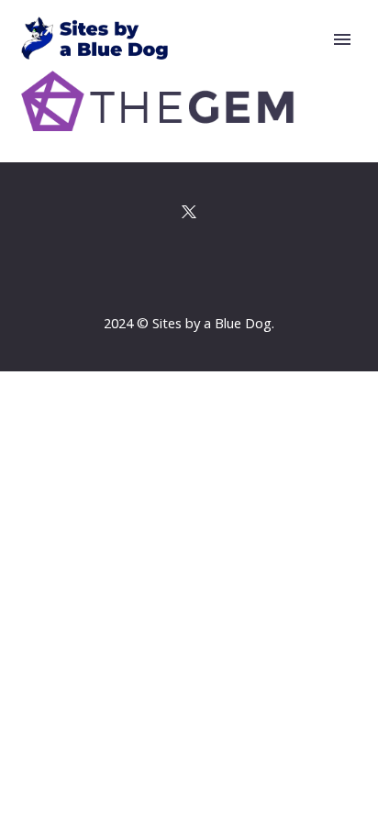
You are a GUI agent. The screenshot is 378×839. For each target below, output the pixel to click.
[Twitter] (189, 211)
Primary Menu (342, 39)
